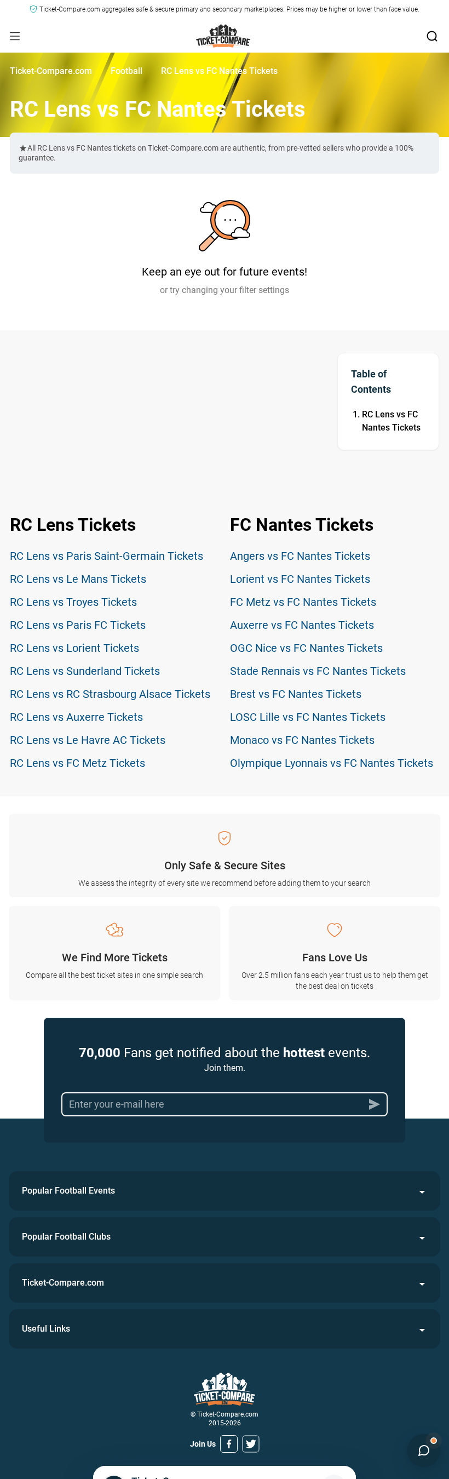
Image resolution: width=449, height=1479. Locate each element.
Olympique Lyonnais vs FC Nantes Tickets (331, 763)
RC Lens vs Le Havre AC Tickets (87, 740)
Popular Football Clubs (66, 1236)
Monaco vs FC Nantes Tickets (302, 740)
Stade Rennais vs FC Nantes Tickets (318, 671)
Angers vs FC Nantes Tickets (300, 556)
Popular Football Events (68, 1190)
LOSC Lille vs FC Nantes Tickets (307, 717)
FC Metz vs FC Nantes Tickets (303, 602)
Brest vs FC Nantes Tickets (295, 694)
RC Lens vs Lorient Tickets (74, 648)
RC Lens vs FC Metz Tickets (77, 763)
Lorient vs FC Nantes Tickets (300, 579)
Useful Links (46, 1328)
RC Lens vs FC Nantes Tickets (391, 421)
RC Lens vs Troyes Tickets (73, 602)
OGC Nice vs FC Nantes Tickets (306, 648)
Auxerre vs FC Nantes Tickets (302, 625)
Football (126, 71)
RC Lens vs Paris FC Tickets (78, 625)
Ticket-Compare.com (51, 71)
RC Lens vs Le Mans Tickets (78, 579)
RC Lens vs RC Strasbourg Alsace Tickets (110, 694)
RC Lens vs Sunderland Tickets (85, 671)
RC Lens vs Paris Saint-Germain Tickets (106, 556)
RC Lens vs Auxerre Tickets (76, 717)
